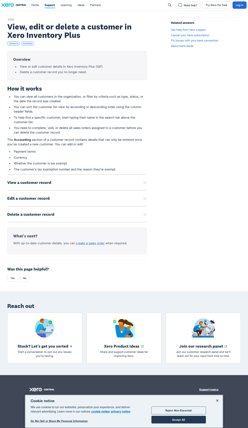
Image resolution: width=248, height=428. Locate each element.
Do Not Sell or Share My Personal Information (59, 421)
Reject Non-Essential (178, 410)
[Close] (217, 401)
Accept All (178, 419)
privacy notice (120, 411)
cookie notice (100, 411)
